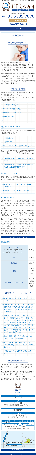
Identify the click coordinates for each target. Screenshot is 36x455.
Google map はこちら (18, 450)
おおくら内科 (16, 454)
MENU (18, 28)
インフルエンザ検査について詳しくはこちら (18, 237)
